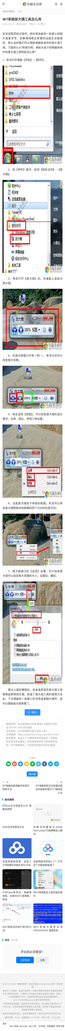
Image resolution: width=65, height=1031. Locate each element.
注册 (42, 960)
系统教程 (51, 1026)
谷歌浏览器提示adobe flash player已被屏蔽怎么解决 (47, 830)
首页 (5, 1023)
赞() (41, 24)
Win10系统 (23, 1028)
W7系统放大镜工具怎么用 (21, 19)
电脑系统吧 (32, 4)
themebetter (44, 984)
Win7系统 (14, 1026)
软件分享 (60, 1026)
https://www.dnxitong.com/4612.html (38, 734)
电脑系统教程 (8, 11)
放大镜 (32, 774)
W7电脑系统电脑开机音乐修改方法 (15, 787)
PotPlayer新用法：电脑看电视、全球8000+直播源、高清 (17, 896)
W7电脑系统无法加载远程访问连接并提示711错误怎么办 (49, 789)
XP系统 (41, 1026)
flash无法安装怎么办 (13, 826)
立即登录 (25, 960)
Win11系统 (32, 1028)
